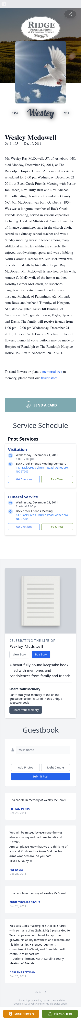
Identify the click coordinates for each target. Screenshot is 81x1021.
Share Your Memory (26, 710)
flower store (49, 377)
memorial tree (52, 371)
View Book (19, 654)
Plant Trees (57, 479)
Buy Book (41, 654)
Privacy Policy (29, 1003)
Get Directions (24, 479)
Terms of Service (51, 1003)
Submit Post (40, 776)
